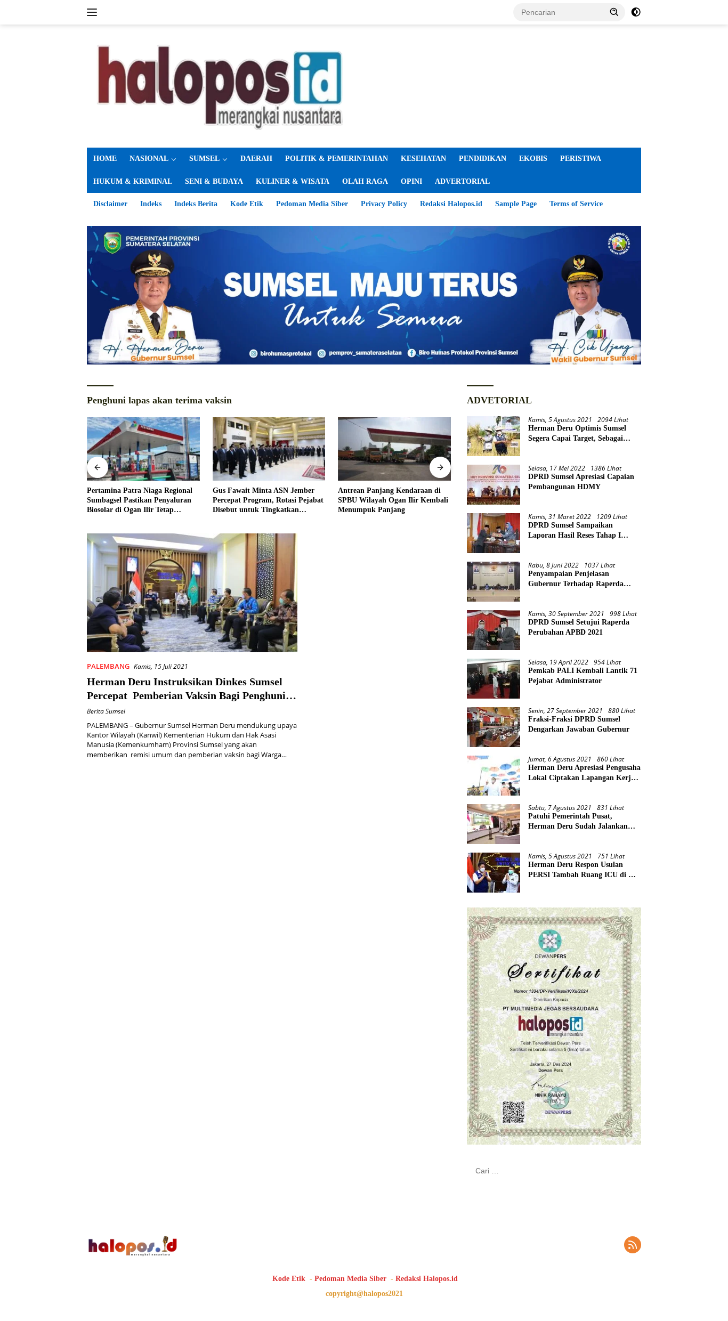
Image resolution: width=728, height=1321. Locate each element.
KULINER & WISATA (292, 181)
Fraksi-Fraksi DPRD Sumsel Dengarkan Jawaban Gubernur (578, 724)
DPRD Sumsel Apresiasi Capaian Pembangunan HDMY (581, 481)
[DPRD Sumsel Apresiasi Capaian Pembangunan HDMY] (493, 485)
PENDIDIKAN (482, 159)
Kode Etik (246, 204)
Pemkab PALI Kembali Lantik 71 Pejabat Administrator (582, 675)
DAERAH (256, 159)
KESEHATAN (423, 159)
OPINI (411, 181)
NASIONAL (149, 159)
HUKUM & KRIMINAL (132, 181)
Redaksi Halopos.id (451, 204)
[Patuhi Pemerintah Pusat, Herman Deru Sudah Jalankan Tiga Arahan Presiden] (493, 824)
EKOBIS (533, 159)
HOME (105, 159)
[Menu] (94, 12)
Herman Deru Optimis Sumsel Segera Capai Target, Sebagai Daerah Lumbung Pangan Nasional (577, 433)
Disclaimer (110, 204)
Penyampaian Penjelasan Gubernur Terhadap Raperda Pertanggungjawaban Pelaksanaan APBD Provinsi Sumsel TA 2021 (584, 579)
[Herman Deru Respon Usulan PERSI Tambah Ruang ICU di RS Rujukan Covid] (493, 873)
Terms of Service (576, 204)
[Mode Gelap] (635, 12)
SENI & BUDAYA (214, 181)
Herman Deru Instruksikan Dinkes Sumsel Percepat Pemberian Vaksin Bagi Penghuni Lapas (186, 695)
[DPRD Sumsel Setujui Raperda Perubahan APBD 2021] (493, 630)
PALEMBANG (108, 666)
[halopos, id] (364, 85)
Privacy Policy (384, 204)
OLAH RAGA (365, 181)
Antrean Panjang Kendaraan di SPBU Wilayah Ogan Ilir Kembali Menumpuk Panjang (393, 500)
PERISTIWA (580, 159)
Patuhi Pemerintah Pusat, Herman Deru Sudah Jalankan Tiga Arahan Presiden (578, 821)
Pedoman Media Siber (312, 204)
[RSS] (632, 1245)
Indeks (150, 204)
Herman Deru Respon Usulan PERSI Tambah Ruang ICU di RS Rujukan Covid (583, 870)
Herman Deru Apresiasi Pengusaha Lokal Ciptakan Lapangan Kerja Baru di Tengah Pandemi (584, 773)
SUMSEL (204, 159)
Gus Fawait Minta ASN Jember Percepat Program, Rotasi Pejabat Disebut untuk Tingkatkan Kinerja (268, 501)
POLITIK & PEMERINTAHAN (336, 159)
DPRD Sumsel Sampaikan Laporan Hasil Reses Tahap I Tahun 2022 (574, 530)
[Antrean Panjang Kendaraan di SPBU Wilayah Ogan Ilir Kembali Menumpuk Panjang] (394, 449)
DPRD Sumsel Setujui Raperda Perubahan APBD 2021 (578, 627)
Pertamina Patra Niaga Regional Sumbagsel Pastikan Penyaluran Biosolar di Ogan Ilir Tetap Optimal (139, 501)
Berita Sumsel (106, 711)
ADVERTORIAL (462, 181)
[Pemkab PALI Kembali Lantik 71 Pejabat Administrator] (493, 679)
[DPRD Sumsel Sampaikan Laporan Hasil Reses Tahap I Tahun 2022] (493, 533)
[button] (614, 11)
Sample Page (516, 204)
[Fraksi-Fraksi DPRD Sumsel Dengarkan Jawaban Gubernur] (493, 727)
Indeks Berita (195, 204)
